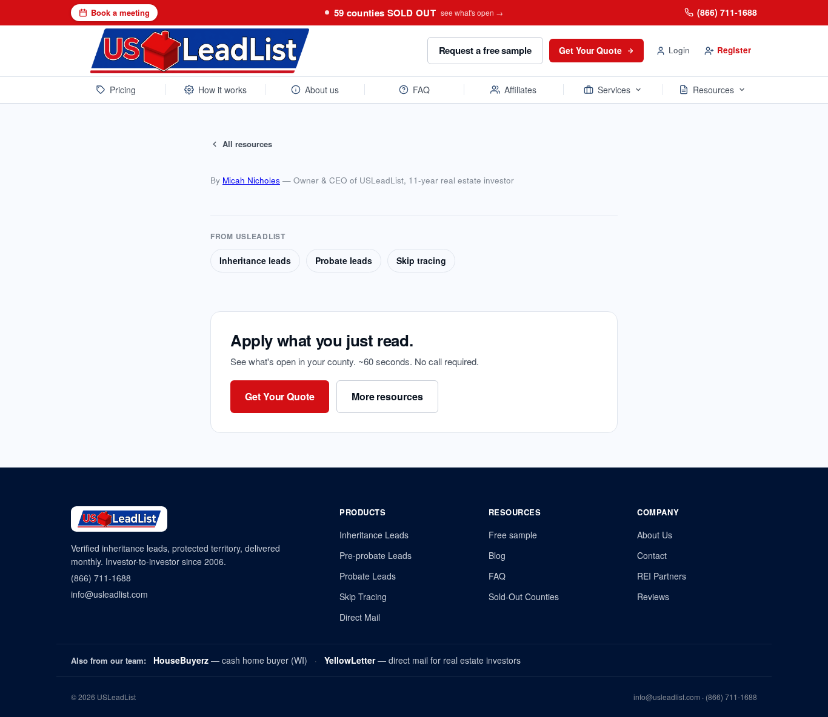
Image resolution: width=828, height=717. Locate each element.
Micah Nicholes (251, 180)
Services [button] (614, 90)
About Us (654, 535)
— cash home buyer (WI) (230, 660)
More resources (387, 396)
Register (734, 50)
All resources (247, 144)
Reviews (653, 596)
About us (322, 90)
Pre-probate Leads (375, 555)
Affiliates (520, 90)
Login (679, 50)
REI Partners (661, 576)
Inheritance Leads (374, 535)
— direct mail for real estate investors (422, 660)
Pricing (123, 90)
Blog (497, 555)
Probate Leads (367, 576)
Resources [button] (713, 90)
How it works (222, 90)
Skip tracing (421, 260)
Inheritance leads (255, 260)
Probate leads (343, 260)
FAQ (421, 90)
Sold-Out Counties (524, 596)
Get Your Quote (590, 50)
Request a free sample (485, 50)
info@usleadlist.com (109, 594)
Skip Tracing (363, 596)
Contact (652, 555)
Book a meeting (120, 12)
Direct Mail (359, 617)
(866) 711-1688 (727, 12)
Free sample (513, 535)
